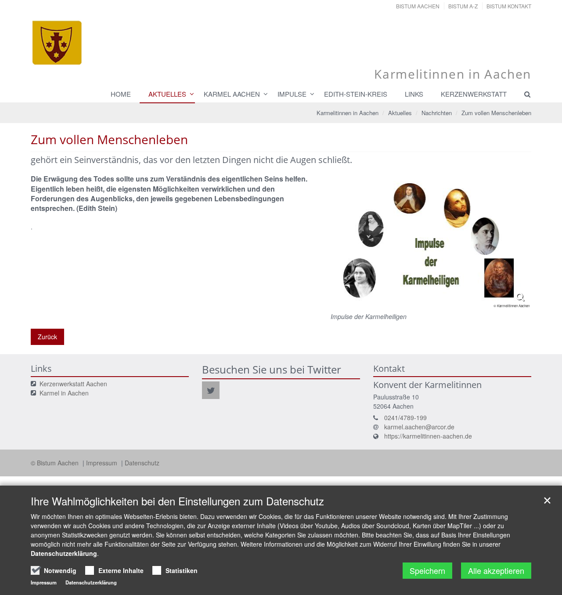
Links (414, 93)
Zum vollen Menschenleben (496, 113)
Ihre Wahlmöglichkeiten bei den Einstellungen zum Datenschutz (177, 501)
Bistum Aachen (418, 6)
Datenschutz (142, 462)
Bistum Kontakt (508, 6)
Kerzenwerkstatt (474, 93)
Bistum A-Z (463, 6)
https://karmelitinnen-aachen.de (428, 436)
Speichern (427, 570)
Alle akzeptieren (496, 570)
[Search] (523, 94)
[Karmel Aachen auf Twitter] (211, 390)
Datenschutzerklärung (64, 553)
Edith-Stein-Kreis (355, 93)
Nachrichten (437, 113)
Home (121, 93)
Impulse (291, 93)
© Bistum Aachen (55, 462)
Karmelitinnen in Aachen (347, 113)
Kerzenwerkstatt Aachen (73, 383)
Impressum (102, 462)
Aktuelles (167, 93)
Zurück (47, 336)
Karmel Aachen (232, 93)
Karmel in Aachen (64, 392)
